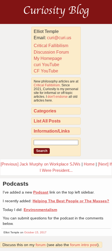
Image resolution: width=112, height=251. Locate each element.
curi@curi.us (59, 37)
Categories (45, 111)
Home (89, 164)
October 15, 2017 (35, 232)
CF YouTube (46, 71)
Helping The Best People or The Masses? (71, 201)
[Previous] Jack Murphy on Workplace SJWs (40, 164)
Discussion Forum (51, 52)
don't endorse (58, 97)
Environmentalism (40, 209)
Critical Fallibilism (51, 45)
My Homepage (48, 58)
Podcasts (16, 183)
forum (41, 245)
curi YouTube (46, 64)
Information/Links (52, 131)
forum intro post (83, 245)
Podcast (40, 192)
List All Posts (47, 121)
